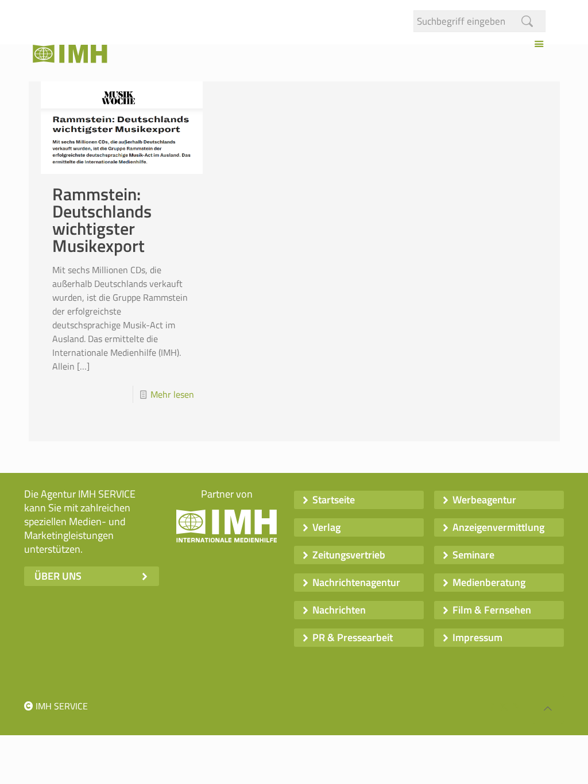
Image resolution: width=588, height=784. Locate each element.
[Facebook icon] (492, 706)
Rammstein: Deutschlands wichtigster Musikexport (102, 220)
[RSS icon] (516, 706)
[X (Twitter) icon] (504, 706)
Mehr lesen (172, 394)
